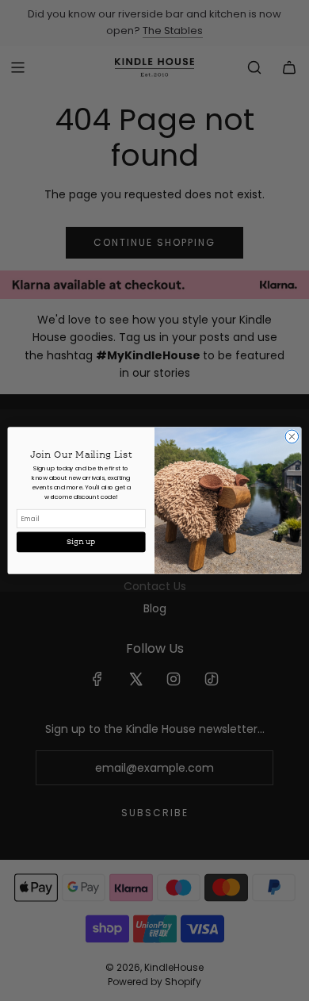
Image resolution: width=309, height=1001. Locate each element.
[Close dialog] (292, 436)
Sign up (81, 542)
